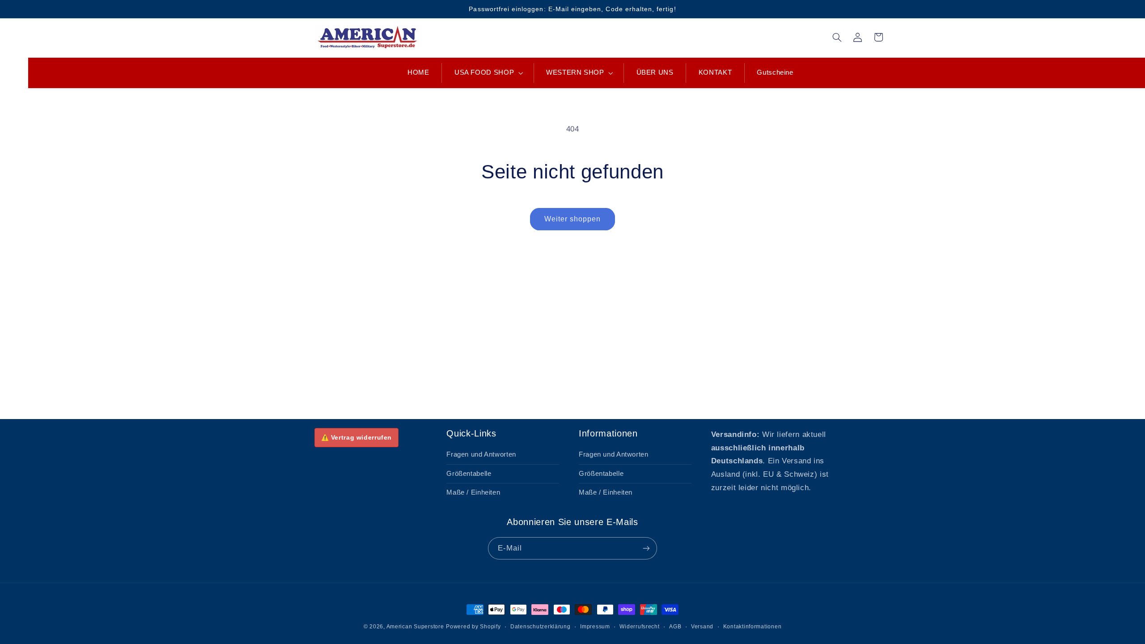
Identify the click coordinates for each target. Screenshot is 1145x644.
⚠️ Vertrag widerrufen (356, 437)
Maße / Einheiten (473, 492)
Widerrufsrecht (639, 626)
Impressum (595, 626)
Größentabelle (468, 473)
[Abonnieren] (646, 548)
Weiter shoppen (572, 219)
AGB (675, 626)
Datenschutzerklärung (540, 626)
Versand (702, 626)
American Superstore (415, 626)
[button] (487, 73)
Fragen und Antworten (481, 454)
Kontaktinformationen (752, 626)
